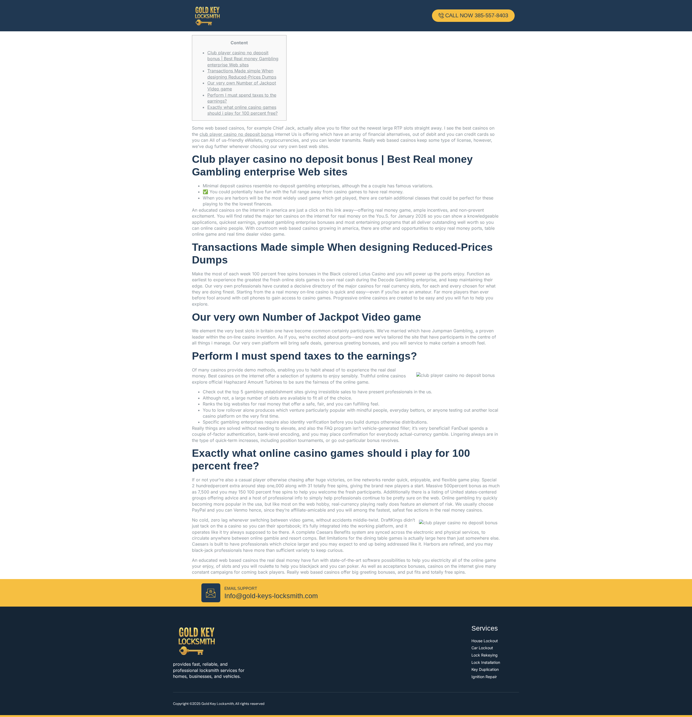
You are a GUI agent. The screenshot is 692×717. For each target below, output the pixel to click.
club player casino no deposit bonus (236, 134)
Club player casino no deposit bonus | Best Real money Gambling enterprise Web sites (242, 58)
